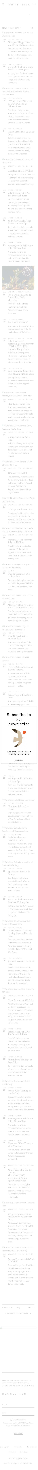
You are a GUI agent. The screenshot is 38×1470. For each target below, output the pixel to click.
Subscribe (19, 760)
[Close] (34, 710)
